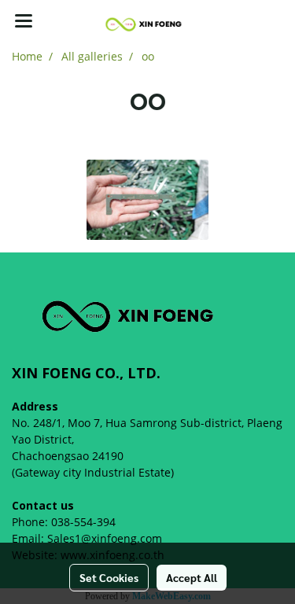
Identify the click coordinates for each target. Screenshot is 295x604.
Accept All (191, 577)
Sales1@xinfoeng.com (104, 538)
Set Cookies (108, 577)
